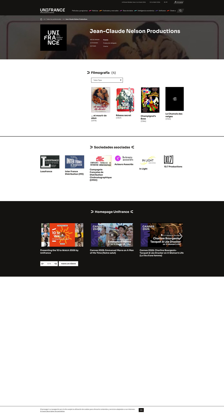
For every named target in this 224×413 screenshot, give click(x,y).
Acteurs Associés (124, 164)
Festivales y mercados (111, 11)
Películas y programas (80, 11)
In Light (143, 169)
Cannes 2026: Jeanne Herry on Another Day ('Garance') (161, 251)
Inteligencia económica (146, 11)
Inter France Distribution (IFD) (74, 172)
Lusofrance (46, 171)
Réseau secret (123, 115)
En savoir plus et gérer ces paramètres (52, 411)
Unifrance (162, 11)
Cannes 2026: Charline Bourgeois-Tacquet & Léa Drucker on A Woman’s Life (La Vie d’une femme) (112, 253)
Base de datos (128, 11)
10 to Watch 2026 (155, 2)
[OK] (141, 410)
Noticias (95, 11)
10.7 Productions (173, 166)
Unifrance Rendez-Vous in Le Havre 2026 (134, 2)
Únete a (173, 11)
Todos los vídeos (68, 264)
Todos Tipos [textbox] (97, 80)
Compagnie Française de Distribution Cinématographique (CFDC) (101, 174)
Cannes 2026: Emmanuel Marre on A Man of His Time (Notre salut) (62, 251)
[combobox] (107, 80)
